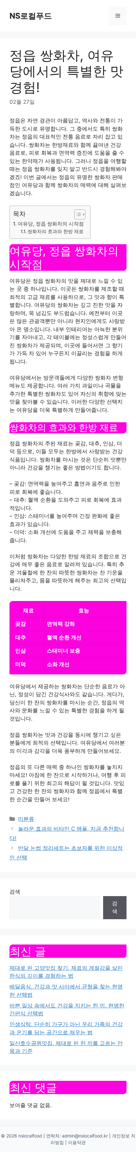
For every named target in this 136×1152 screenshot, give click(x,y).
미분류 (26, 819)
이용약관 (77, 1142)
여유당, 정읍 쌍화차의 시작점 (51, 223)
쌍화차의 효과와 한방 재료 (55, 231)
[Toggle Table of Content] (77, 214)
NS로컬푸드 (30, 16)
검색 (14, 892)
